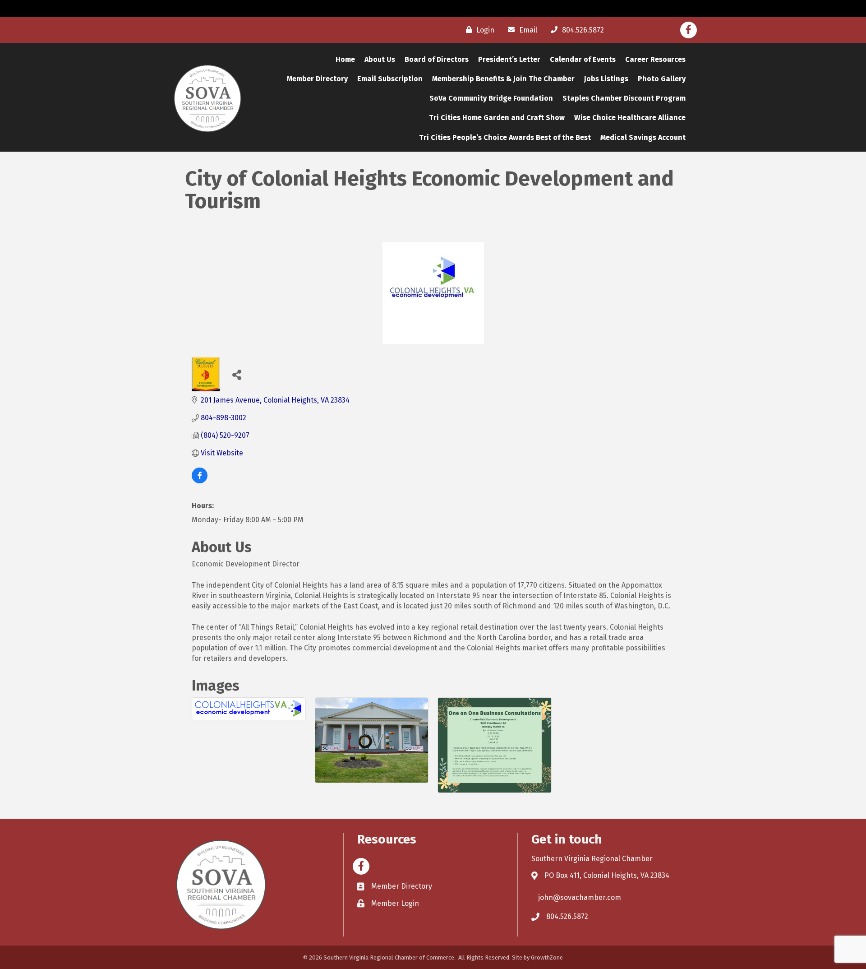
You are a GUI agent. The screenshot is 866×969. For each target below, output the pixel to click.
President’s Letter (509, 59)
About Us (379, 59)
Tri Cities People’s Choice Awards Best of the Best (505, 137)
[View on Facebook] (199, 481)
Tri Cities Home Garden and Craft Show (497, 117)
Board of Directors (437, 59)
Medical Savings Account (643, 137)
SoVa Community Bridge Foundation (491, 98)
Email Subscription (390, 78)
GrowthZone (547, 957)
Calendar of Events (583, 59)
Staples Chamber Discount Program (624, 98)
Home (345, 59)
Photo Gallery (662, 78)
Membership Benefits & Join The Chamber (503, 78)
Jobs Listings (606, 78)
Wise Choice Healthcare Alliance (630, 117)
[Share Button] (236, 374)
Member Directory (317, 78)
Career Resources (655, 59)
